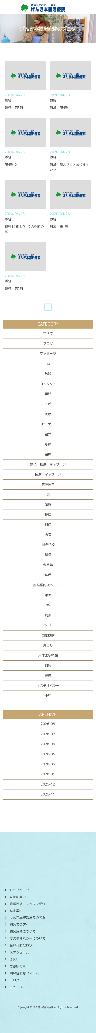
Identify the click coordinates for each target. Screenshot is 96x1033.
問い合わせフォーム (24, 973)
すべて (48, 333)
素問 (48, 394)
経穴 (48, 434)
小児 (48, 695)
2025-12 (48, 784)
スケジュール (19, 952)
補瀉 (48, 615)
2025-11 (48, 794)
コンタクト (48, 384)
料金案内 (16, 911)
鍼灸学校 (48, 544)
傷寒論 (48, 565)
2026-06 (48, 744)
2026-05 (48, 754)
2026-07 (48, 734)
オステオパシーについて (27, 938)
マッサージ (48, 353)
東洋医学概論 (48, 655)
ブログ (48, 343)
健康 (48, 675)
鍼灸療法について (23, 931)
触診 (48, 373)
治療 (48, 504)
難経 (48, 665)
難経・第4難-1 (61, 107)
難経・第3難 (14, 107)
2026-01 (48, 774)
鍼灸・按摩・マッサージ (48, 464)
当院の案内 (18, 897)
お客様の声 (18, 966)
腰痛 (48, 514)
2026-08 (48, 724)
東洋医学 (48, 484)
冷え (48, 595)
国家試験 (48, 635)
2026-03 (48, 764)
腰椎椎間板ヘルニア (48, 585)
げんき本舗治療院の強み (27, 917)
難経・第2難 (14, 288)
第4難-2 (11, 164)
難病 (48, 524)
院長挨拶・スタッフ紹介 (27, 904)
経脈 (48, 454)
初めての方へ (19, 924)
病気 (48, 534)
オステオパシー (48, 685)
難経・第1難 (59, 226)
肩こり (48, 645)
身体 (48, 444)
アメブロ (48, 625)
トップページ (19, 890)
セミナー (48, 424)
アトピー (48, 404)
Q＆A (13, 959)
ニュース (16, 987)
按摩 (48, 414)
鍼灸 (48, 554)
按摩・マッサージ (48, 474)
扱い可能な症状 (21, 945)
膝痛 (48, 575)
